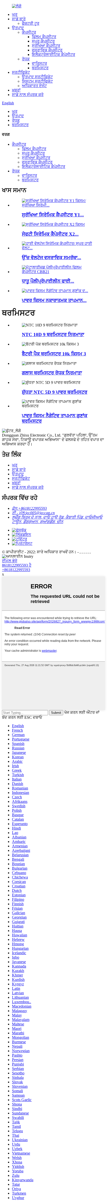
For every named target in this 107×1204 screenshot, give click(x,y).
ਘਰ (14, 14)
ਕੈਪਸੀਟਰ (29, 32)
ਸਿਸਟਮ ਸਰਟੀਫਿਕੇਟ (37, 81)
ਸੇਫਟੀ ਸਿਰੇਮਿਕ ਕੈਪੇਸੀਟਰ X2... (50, 234)
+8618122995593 (16, 570)
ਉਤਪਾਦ (18, 28)
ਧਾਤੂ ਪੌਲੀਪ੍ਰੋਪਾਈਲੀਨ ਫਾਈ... (48, 281)
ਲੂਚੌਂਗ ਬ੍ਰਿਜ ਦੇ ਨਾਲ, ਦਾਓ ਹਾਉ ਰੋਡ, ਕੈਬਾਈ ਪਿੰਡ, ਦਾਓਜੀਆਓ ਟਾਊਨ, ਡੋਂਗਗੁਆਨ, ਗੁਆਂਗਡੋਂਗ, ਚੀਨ (57, 519)
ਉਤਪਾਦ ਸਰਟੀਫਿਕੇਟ (37, 77)
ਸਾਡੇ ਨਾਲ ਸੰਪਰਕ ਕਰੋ (28, 95)
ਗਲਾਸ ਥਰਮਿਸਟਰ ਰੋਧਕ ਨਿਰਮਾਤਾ (52, 372)
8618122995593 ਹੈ (16, 565)
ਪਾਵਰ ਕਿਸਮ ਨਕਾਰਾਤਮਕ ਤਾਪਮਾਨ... (54, 300)
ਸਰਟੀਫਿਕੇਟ (21, 72)
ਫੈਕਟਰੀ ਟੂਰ (30, 23)
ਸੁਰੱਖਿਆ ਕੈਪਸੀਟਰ (46, 46)
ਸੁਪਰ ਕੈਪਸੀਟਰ (43, 41)
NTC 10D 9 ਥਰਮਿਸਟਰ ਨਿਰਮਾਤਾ (53, 334)
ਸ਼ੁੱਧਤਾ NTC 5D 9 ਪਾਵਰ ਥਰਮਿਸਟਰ (54, 392)
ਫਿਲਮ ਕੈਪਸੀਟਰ (44, 37)
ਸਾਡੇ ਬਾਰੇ (19, 19)
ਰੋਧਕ (26, 59)
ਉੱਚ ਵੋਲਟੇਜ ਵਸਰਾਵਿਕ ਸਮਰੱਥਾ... (51, 257)
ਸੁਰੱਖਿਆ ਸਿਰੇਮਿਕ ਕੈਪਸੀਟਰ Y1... (53, 214)
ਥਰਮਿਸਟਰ (40, 68)
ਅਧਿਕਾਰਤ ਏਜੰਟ (34, 86)
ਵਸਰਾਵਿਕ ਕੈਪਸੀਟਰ (47, 50)
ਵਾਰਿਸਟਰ (39, 63)
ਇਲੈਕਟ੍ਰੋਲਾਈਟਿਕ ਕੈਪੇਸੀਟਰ (53, 54)
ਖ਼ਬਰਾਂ (16, 90)
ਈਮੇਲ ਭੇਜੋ (9, 561)
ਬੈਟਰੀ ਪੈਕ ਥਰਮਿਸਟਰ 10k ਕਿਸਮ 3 (54, 353)
